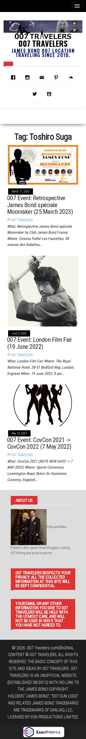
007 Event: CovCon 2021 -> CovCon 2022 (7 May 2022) (39, 443)
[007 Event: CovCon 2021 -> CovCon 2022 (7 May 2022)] (43, 404)
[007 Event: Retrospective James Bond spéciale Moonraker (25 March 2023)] (43, 164)
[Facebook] (14, 77)
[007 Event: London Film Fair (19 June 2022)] (43, 290)
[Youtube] (50, 94)
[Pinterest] (57, 77)
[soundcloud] (71, 77)
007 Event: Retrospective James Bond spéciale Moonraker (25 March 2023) (40, 204)
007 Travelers (43, 43)
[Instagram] (29, 77)
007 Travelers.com (42, 647)
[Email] (43, 77)
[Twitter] (36, 94)
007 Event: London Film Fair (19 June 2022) (39, 343)
